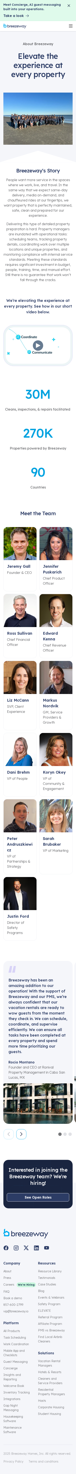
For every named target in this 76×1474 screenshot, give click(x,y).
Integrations (11, 1399)
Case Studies (47, 1284)
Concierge (10, 1368)
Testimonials (46, 1278)
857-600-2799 (13, 1305)
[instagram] (16, 1248)
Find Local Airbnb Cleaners (50, 1339)
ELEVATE (44, 1311)
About (7, 1271)
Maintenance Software (12, 1430)
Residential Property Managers (51, 1392)
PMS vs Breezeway (51, 1330)
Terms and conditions (43, 1461)
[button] (60, 1134)
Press (7, 1278)
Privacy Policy (13, 1461)
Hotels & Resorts (49, 1372)
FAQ (6, 1292)
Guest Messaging (15, 1362)
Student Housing (49, 1414)
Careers (8, 1285)
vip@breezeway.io (15, 1311)
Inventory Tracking (16, 1392)
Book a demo (12, 1298)
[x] (26, 1248)
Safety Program (49, 1304)
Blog (41, 1291)
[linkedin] (36, 1248)
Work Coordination (16, 1344)
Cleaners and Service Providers (50, 1381)
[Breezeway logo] (25, 1234)
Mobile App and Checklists (14, 1353)
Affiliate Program (50, 1324)
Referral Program (50, 1317)
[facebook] (5, 1248)
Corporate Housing (51, 1407)
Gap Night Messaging (11, 1408)
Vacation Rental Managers (49, 1363)
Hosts (42, 1401)
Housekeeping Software (13, 1419)
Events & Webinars (51, 1297)
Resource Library (50, 1271)
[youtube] (46, 1248)
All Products (11, 1331)
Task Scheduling (14, 1337)
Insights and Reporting (12, 1377)
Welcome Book (13, 1386)
